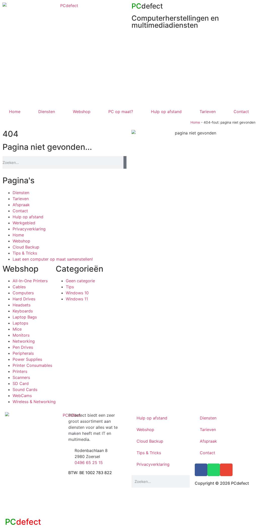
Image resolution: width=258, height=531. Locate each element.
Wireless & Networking (34, 401)
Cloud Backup (26, 247)
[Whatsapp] (213, 470)
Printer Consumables (32, 365)
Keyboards (23, 310)
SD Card (21, 383)
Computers (23, 292)
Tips (70, 286)
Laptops (20, 323)
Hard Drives (24, 298)
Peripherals (23, 353)
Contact (241, 111)
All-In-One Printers (30, 280)
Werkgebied (24, 222)
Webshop (81, 111)
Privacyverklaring (29, 228)
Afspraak (21, 204)
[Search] (124, 162)
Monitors (21, 335)
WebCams (22, 395)
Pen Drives (23, 347)
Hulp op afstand (166, 111)
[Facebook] (201, 470)
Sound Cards (25, 389)
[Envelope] (226, 470)
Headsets (21, 304)
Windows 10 (77, 292)
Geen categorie (80, 280)
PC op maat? (120, 111)
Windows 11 (77, 298)
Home (14, 111)
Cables (19, 286)
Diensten (46, 111)
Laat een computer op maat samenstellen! (53, 259)
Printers (20, 371)
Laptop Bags (25, 317)
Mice (17, 329)
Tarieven (208, 111)
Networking (24, 341)
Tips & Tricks (25, 253)
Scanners (21, 377)
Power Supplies (27, 359)
